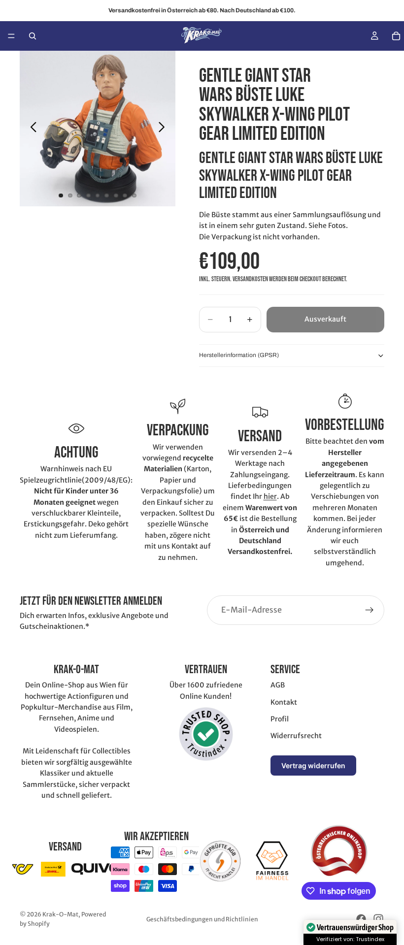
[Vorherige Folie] (31, 128)
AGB (277, 685)
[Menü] (11, 36)
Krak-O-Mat (60, 914)
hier (270, 496)
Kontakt (283, 702)
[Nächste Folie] (164, 128)
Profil (279, 719)
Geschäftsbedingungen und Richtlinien (202, 919)
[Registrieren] (369, 610)
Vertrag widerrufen (313, 765)
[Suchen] (32, 36)
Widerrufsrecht (296, 735)
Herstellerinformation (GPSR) (239, 355)
